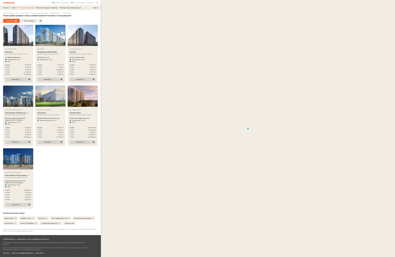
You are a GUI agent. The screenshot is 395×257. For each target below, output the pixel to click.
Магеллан (9, 52)
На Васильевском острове (84, 218)
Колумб (73, 52)
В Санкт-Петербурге (28, 223)
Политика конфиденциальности (22, 253)
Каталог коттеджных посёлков (47, 8)
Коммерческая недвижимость (70, 8)
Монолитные (10, 223)
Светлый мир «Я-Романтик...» (16, 113)
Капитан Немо (75, 113)
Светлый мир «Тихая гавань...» (17, 175)
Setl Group (42, 218)
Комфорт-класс (27, 218)
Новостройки (11, 218)
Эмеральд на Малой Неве (47, 52)
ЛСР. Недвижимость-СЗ (61, 218)
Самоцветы (41, 113)
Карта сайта (39, 253)
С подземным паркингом (51, 223)
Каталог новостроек (27, 8)
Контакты (6, 253)
